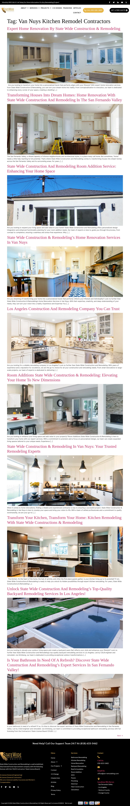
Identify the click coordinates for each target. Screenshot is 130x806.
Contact (77, 13)
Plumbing (74, 781)
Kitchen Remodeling (78, 760)
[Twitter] (113, 2)
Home (53, 758)
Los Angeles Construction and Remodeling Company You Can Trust (63, 308)
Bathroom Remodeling (79, 757)
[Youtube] (122, 2)
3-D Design (57, 8)
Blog (52, 786)
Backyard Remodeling (78, 766)
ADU (73, 775)
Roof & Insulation (77, 769)
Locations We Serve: (106, 782)
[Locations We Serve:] (99, 779)
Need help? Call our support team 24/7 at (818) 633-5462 (65, 743)
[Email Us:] (99, 767)
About (23, 8)
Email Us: (101, 771)
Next (120, 736)
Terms (53, 794)
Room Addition (76, 772)
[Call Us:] (99, 757)
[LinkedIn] (117, 2)
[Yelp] (126, 2)
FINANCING (67, 8)
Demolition (75, 790)
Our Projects (55, 766)
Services (33, 8)
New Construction (77, 787)
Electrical (74, 784)
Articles (77, 8)
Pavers (73, 778)
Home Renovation (77, 763)
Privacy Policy (56, 790)
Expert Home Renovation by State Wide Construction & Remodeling (63, 28)
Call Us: (101, 760)
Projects (45, 8)
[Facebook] (109, 2)
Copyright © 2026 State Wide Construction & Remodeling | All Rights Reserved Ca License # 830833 (32, 803)
